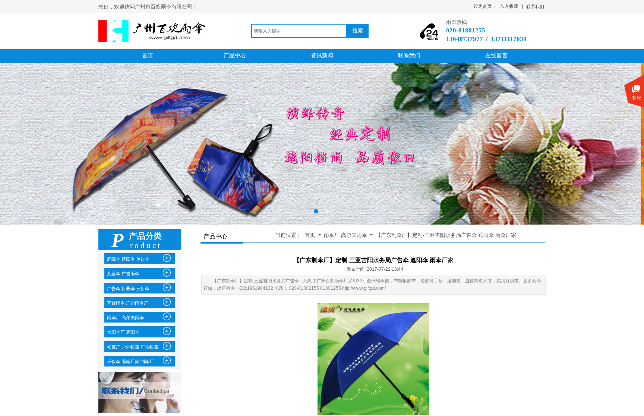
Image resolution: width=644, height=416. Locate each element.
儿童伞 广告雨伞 (123, 273)
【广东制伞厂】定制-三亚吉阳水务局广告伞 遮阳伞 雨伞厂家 (446, 235)
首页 (310, 235)
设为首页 (483, 6)
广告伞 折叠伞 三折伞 (128, 288)
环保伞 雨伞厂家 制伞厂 (130, 361)
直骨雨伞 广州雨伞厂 (127, 303)
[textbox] (299, 31)
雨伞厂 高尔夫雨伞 (345, 235)
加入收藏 (509, 6)
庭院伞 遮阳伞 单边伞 (128, 259)
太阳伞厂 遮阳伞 (123, 332)
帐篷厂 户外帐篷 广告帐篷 (132, 347)
